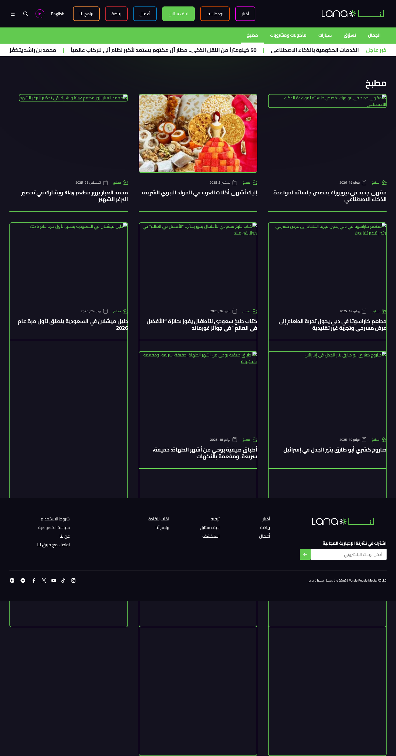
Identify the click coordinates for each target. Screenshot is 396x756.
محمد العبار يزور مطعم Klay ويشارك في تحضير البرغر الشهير (74, 195)
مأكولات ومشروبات (288, 35)
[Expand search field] (25, 13)
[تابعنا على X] (44, 580)
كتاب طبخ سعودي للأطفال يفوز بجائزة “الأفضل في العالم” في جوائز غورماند (202, 324)
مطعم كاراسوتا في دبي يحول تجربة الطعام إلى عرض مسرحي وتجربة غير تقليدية (333, 324)
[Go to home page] (353, 13)
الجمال (374, 35)
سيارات (325, 35)
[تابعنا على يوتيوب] (53, 580)
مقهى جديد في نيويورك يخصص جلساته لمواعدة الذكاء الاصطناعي (330, 195)
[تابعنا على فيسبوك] (33, 580)
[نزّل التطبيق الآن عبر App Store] (23, 580)
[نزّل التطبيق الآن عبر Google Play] (12, 580)
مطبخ (252, 35)
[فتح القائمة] (12, 13)
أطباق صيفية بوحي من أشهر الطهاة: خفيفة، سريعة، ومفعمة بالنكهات (205, 453)
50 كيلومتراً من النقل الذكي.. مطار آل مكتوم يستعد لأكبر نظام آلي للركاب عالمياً (182, 50)
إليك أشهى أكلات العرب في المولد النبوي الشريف (199, 192)
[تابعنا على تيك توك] (63, 580)
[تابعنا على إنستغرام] (73, 580)
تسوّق (350, 35)
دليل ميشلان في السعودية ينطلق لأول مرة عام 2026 (73, 324)
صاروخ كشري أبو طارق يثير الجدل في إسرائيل (335, 449)
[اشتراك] (305, 554)
